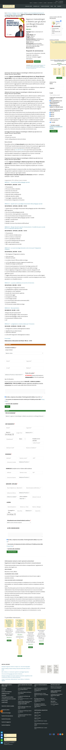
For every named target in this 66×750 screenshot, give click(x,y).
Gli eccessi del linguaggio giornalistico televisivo (12, 673)
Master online (16, 14)
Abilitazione (50, 2)
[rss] (62, 734)
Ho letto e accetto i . (56, 127)
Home (31, 2)
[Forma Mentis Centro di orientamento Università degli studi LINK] (50, 668)
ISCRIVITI (37, 61)
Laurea (45, 2)
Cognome (52, 88)
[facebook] (50, 734)
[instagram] (52, 734)
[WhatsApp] (1, 740)
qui (41, 397)
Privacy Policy (10, 546)
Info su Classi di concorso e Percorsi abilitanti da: (56, 110)
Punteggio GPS (33, 68)
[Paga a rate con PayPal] (21, 642)
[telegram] (56, 734)
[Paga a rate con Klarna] (18, 642)
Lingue (55, 2)
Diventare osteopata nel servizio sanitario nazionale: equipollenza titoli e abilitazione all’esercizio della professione (17, 676)
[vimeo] (60, 734)
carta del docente (19, 149)
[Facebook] (1, 735)
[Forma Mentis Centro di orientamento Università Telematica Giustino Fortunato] (56, 668)
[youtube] (58, 734)
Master (40, 2)
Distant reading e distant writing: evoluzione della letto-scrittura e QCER (16, 669)
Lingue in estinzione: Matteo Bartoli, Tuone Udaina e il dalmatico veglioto (16, 680)
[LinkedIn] (1, 732)
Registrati (61, 1)
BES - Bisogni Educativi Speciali (35, 67)
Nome (51, 83)
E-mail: (51, 93)
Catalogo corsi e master (17, 13)
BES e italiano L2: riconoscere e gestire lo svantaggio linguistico (15, 672)
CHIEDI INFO (30, 61)
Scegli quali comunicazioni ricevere (56, 98)
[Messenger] (1, 737)
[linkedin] (54, 734)
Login (56, 1)
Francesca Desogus (58, 21)
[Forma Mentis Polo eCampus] (43, 668)
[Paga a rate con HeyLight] (19, 650)
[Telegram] (1, 742)
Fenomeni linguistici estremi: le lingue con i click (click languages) (16, 666)
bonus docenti (39, 67)
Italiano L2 (35, 2)
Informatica (60, 2)
